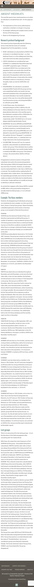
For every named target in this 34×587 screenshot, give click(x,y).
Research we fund (6, 569)
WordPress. (23, 579)
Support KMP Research (19, 566)
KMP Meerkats (7, 10)
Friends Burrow (19, 569)
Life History (16, 10)
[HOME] (1, 10)
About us (30, 569)
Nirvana (17, 579)
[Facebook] (16, 585)
